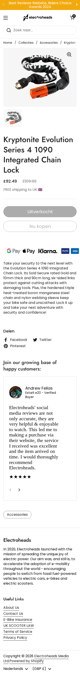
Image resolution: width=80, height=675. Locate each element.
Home (7, 43)
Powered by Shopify (26, 660)
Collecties (26, 43)
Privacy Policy (15, 637)
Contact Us (13, 613)
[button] (72, 17)
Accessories (49, 43)
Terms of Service (17, 631)
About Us (11, 607)
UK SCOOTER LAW (18, 625)
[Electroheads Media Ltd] (39, 17)
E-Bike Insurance (17, 619)
